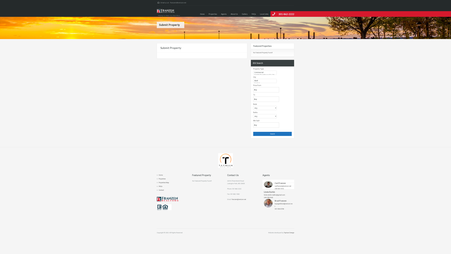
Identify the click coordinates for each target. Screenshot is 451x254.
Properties (213, 14)
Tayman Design (289, 233)
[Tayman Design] (225, 160)
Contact (161, 190)
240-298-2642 (268, 197)
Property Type (258, 69)
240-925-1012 (279, 189)
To (254, 95)
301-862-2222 (286, 14)
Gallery (245, 14)
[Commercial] (265, 72)
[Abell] (265, 80)
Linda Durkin (269, 192)
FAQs (254, 14)
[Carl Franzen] (268, 184)
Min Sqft (256, 121)
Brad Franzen (280, 201)
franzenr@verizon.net (178, 3)
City (254, 77)
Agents (224, 14)
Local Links (264, 14)
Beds (255, 104)
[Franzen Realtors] (166, 12)
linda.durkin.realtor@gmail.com (274, 195)
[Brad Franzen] (268, 203)
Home (202, 14)
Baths (255, 112)
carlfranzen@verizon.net (283, 186)
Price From (257, 85)
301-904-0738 (279, 209)
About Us (234, 14)
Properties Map (164, 182)
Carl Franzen (280, 183)
